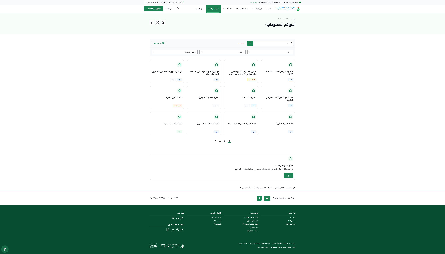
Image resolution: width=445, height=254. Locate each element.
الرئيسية (268, 8)
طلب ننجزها (217, 220)
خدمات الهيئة (227, 8)
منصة (253, 231)
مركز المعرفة (214, 8)
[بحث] (250, 43)
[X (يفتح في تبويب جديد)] (173, 218)
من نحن (292, 217)
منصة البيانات (251, 224)
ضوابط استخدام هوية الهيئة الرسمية (259, 243)
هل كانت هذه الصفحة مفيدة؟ (283, 198)
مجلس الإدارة (291, 220)
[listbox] (270, 52)
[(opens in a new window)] (163, 22)
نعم (267, 198)
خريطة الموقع (242, 243)
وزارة (254, 227)
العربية (170, 8)
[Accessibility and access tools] (168, 229)
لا (259, 198)
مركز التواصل (199, 8)
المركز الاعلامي (244, 8)
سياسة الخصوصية (289, 243)
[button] (159, 43)
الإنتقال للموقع (153, 8)
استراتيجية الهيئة (290, 224)
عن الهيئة (258, 8)
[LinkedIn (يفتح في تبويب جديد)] (177, 218)
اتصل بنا (288, 175)
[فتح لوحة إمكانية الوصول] (5, 249)
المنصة (253, 220)
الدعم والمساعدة (216, 217)
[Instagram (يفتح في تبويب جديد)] (182, 218)
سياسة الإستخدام (277, 243)
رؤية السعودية (252, 217)
